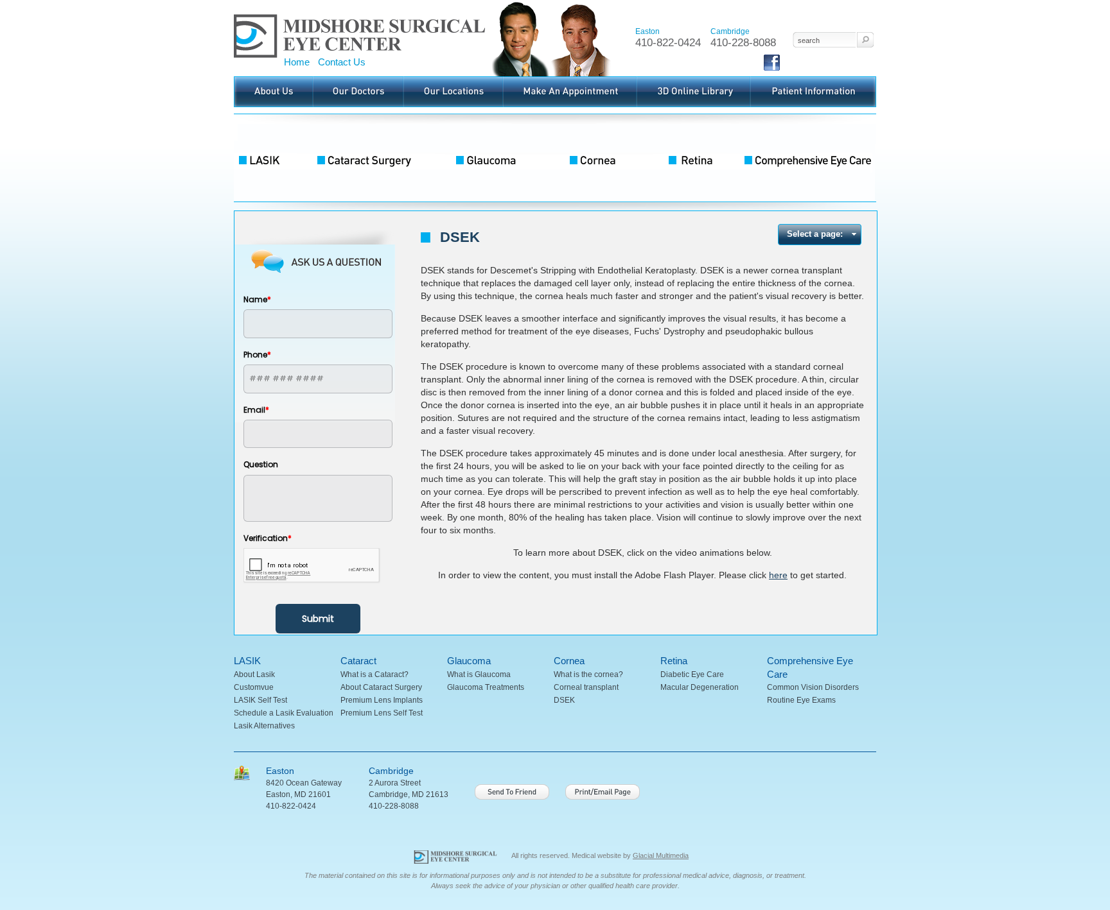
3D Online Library (667, 80)
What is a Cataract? (374, 674)
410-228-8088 (743, 43)
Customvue (254, 687)
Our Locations (427, 80)
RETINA (693, 158)
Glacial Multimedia (661, 855)
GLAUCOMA (494, 158)
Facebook (772, 70)
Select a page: (815, 234)
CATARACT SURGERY (375, 158)
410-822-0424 (668, 43)
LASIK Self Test (260, 700)
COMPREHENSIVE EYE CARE (805, 158)
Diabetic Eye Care (692, 674)
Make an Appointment (540, 80)
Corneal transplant (586, 687)
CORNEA (600, 158)
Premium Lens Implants (381, 700)
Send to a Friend (512, 792)
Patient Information (782, 80)
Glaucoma (469, 660)
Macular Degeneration (699, 687)
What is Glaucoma (479, 674)
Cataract (358, 660)
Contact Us (342, 61)
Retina (673, 660)
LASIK (272, 158)
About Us (250, 80)
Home (297, 61)
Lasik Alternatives (264, 725)
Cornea (569, 660)
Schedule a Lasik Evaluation (283, 712)
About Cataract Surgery (381, 687)
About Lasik (254, 674)
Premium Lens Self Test (381, 712)
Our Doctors (333, 80)
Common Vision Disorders (813, 687)
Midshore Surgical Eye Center (286, 4)
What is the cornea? (588, 674)
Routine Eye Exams (801, 700)
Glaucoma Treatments (485, 687)
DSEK (564, 700)
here (778, 575)
